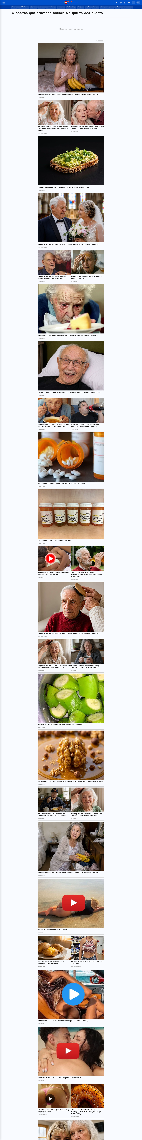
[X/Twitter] (116, 2)
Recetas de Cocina (107, 7)
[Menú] (3, 2)
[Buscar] (133, 2)
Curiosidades (51, 7)
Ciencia (33, 7)
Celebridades (24, 7)
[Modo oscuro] (138, 2)
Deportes (61, 7)
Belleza (14, 7)
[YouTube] (129, 2)
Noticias (95, 7)
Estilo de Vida (71, 7)
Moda (87, 7)
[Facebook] (120, 2)
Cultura (41, 7)
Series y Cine (126, 7)
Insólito (80, 7)
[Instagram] (125, 2)
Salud (117, 7)
